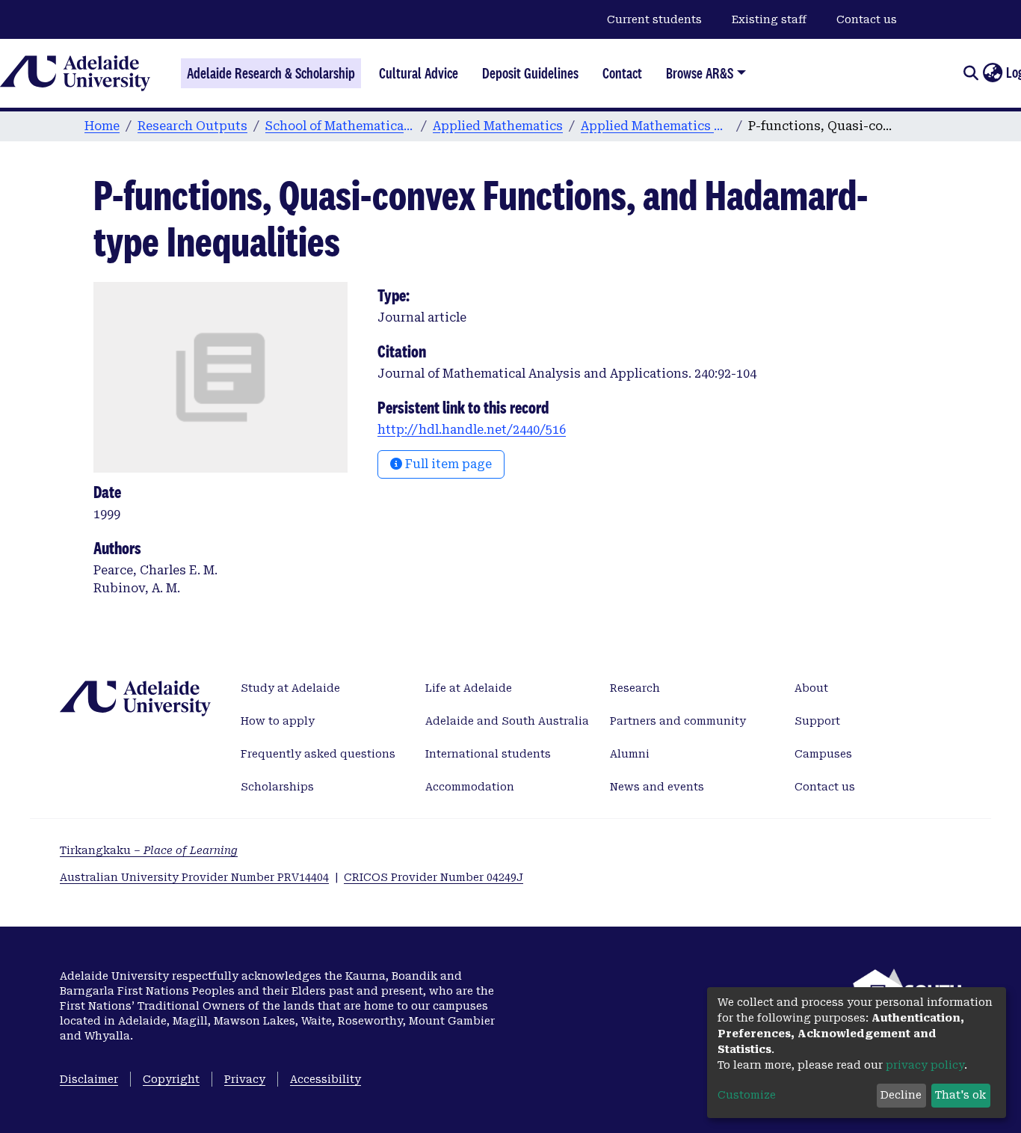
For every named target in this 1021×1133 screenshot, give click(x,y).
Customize (747, 1095)
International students (488, 754)
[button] (992, 73)
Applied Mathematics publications (655, 126)
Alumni (630, 754)
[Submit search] (970, 73)
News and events (657, 787)
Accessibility (325, 1079)
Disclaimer (89, 1079)
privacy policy (925, 1065)
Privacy (244, 1079)
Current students (654, 19)
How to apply (278, 721)
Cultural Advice (418, 73)
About (811, 688)
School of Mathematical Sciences (340, 126)
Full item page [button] (447, 464)
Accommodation (469, 787)
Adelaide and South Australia (507, 721)
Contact (622, 73)
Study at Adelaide (290, 688)
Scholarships (277, 787)
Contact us (866, 19)
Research (635, 688)
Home (102, 126)
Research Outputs (192, 126)
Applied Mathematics (498, 126)
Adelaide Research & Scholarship (271, 73)
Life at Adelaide (468, 688)
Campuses (823, 754)
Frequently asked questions (318, 754)
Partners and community (678, 721)
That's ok (960, 1095)
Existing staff (769, 19)
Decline (901, 1095)
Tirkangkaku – (149, 850)
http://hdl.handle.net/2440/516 (471, 430)
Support (817, 721)
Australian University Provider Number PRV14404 (194, 877)
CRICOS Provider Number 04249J (433, 877)
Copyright (171, 1079)
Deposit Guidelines (530, 73)
